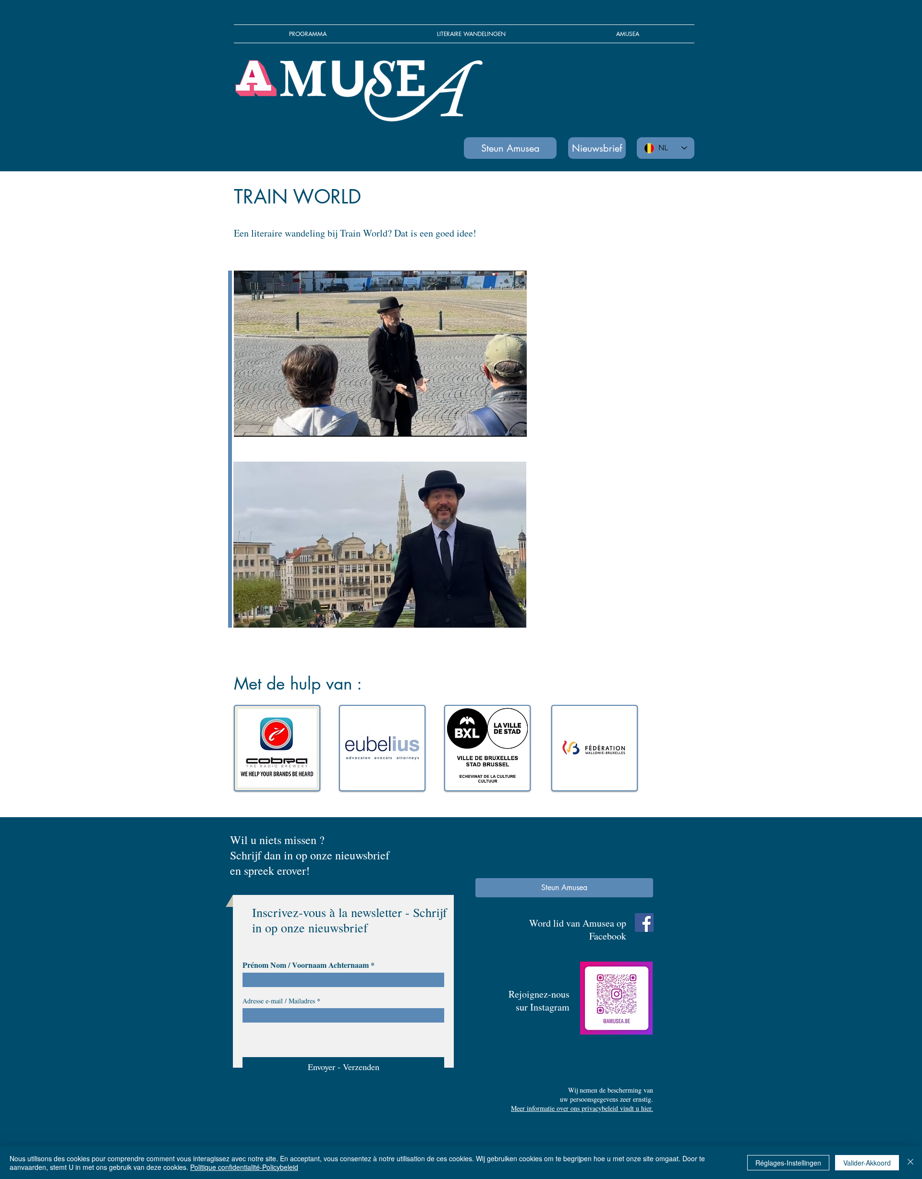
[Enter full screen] (514, 423)
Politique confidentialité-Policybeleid (244, 1167)
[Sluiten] (910, 1162)
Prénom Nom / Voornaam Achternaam (306, 965)
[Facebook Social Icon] (644, 922)
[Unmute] (262, 423)
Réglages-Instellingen (788, 1162)
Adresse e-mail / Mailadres (279, 1001)
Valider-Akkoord (867, 1162)
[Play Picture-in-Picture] (497, 423)
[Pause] (246, 423)
